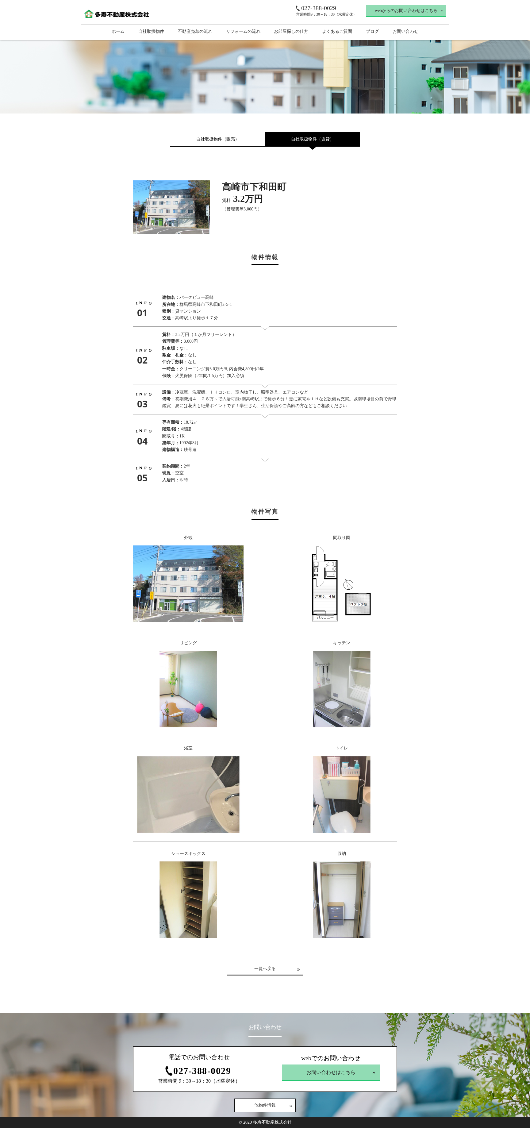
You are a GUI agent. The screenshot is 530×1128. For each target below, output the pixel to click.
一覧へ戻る (265, 968)
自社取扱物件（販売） (217, 139)
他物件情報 (265, 1105)
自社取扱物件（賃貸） (312, 139)
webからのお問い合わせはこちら (406, 10)
